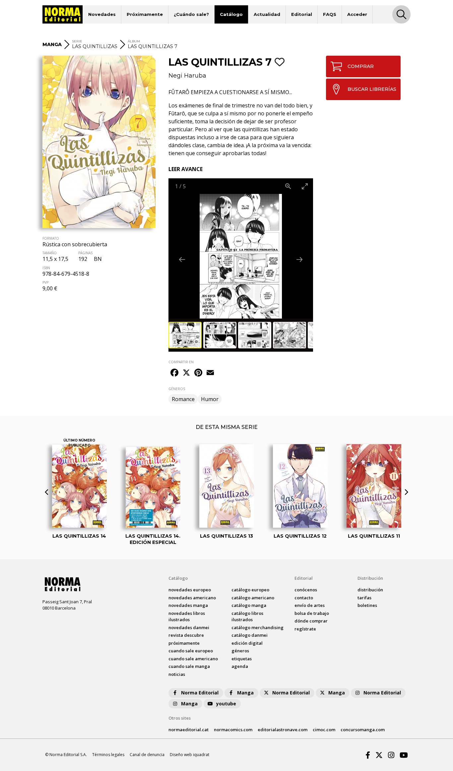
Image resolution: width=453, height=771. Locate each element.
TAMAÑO (49, 253)
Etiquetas (241, 659)
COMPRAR (361, 66)
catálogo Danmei (249, 635)
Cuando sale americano (193, 659)
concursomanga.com (363, 730)
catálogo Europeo (250, 590)
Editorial (301, 14)
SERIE (77, 41)
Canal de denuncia (147, 754)
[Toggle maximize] (304, 186)
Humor (210, 399)
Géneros (240, 651)
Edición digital (247, 643)
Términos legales (108, 754)
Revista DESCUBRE (186, 635)
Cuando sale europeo (190, 651)
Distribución (370, 578)
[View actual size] (288, 186)
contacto (303, 598)
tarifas (364, 598)
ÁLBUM (134, 41)
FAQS (329, 14)
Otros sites (179, 718)
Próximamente (145, 14)
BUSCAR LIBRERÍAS (372, 89)
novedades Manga (188, 605)
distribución (370, 590)
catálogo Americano (252, 598)
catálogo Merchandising (257, 627)
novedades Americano (192, 598)
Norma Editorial (200, 692)
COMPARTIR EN (181, 362)
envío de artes (309, 605)
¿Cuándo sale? (191, 14)
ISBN (46, 268)
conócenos (305, 590)
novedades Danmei (188, 627)
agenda (239, 666)
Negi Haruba (187, 75)
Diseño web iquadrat (189, 754)
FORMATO (50, 238)
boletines (367, 605)
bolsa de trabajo (311, 613)
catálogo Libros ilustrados (247, 616)
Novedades (102, 14)
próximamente (184, 643)
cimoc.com (324, 730)
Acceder (357, 14)
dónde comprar (311, 621)
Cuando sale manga (189, 666)
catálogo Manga (248, 605)
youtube (226, 703)
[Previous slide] (182, 259)
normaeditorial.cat (188, 730)
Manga (245, 692)
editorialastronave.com (282, 730)
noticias (176, 674)
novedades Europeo (189, 590)
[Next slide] (299, 259)
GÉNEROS (176, 388)
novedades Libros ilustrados (186, 616)
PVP (45, 282)
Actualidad (267, 14)
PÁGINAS (85, 253)
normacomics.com (233, 730)
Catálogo (231, 14)
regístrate (305, 629)
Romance (183, 399)
